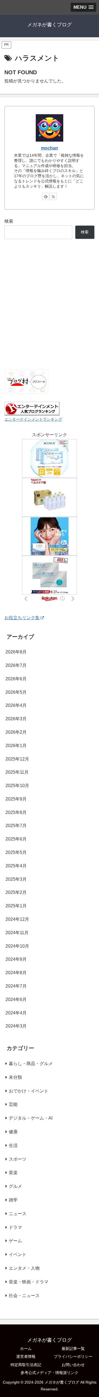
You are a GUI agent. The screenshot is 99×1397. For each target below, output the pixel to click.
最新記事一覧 (73, 1348)
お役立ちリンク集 (22, 617)
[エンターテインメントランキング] (31, 408)
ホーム (26, 1348)
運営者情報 (25, 1356)
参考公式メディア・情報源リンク (49, 1372)
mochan (49, 148)
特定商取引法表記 (25, 1364)
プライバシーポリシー (73, 1356)
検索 (8, 221)
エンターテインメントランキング (33, 419)
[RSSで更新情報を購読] (53, 196)
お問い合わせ (73, 1364)
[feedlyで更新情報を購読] (45, 196)
